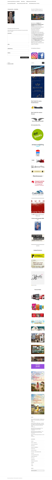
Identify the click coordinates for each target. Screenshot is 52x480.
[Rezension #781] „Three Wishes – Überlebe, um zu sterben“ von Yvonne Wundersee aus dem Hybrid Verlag (37, 420)
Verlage (32, 465)
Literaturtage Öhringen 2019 (11, 3)
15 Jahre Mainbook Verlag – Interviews (34, 3)
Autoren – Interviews (34, 442)
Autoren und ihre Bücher (34, 444)
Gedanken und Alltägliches (34, 447)
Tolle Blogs (32, 462)
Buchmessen (33, 445)
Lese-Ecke (32, 453)
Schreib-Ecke (33, 459)
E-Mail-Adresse (10, 48)
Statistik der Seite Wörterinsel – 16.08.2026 (14, 1)
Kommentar (10, 33)
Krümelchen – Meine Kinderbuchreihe (36, 451)
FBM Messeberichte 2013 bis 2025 (31, 1)
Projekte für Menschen (34, 456)
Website (9, 52)
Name (8, 44)
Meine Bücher (23, 1)
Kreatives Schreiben (33, 450)
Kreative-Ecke (33, 448)
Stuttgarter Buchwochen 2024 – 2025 (22, 3)
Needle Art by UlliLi (33, 285)
